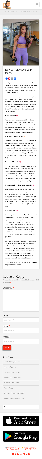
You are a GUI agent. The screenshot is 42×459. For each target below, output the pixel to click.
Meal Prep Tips (30, 448)
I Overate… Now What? (12, 383)
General (18, 449)
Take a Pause (8, 388)
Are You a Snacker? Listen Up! (14, 398)
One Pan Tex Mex (10, 367)
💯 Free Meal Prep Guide (15, 448)
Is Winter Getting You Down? (14, 393)
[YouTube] (18, 454)
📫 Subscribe (21, 451)
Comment (8, 287)
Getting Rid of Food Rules (13, 377)
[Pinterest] (24, 454)
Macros (32, 449)
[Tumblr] (26, 454)
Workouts (10, 449)
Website (6, 336)
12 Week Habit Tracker (12, 372)
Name (6, 315)
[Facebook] (13, 454)
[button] (36, 4)
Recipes (25, 449)
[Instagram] (21, 454)
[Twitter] (15, 454)
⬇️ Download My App (12, 447)
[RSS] (29, 454)
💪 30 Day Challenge (29, 447)
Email (6, 326)
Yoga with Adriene (13, 234)
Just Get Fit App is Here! (12, 362)
